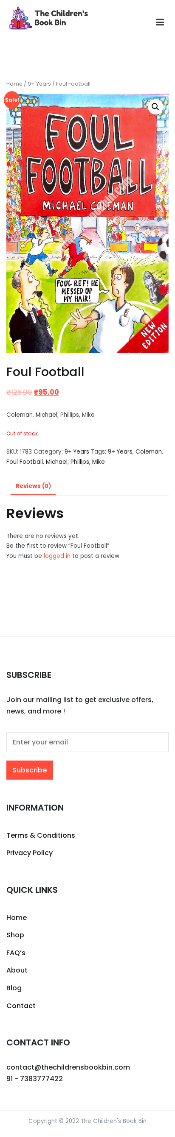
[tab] (33, 487)
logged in (57, 556)
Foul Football (24, 462)
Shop (15, 935)
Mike (98, 462)
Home (14, 83)
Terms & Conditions (40, 835)
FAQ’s (15, 953)
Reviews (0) (33, 486)
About (17, 970)
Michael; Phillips (67, 462)
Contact (21, 1006)
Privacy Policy (29, 853)
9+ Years (39, 83)
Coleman (148, 452)
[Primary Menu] (160, 22)
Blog (14, 988)
